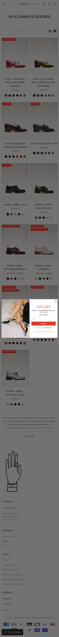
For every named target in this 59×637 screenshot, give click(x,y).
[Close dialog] (55, 301)
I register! (43, 323)
